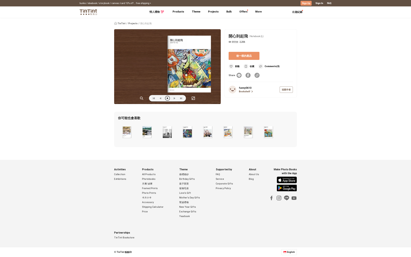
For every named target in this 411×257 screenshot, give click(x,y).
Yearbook (184, 216)
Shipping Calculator (153, 207)
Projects (213, 11)
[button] (127, 131)
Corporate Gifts (224, 183)
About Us (254, 174)
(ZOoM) (141, 98)
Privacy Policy (223, 188)
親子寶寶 (184, 183)
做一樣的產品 (244, 55)
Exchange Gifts (187, 211)
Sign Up (306, 3)
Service (220, 179)
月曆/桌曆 (147, 183)
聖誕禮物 (184, 202)
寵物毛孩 (184, 188)
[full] (193, 98)
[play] (167, 98)
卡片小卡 (146, 197)
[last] (181, 98)
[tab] (178, 12)
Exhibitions (120, 179)
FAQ (329, 3)
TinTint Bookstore (124, 237)
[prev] (160, 98)
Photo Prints (149, 193)
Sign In (319, 3)
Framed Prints (150, 188)
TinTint (121, 23)
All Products (149, 174)
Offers (243, 11)
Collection (119, 174)
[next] (174, 98)
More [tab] (258, 11)
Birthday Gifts (187, 179)
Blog (251, 179)
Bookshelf (244, 91)
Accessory (148, 202)
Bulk (229, 11)
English (291, 252)
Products (178, 11)
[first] (153, 98)
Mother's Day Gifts (189, 197)
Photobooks (148, 179)
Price (145, 211)
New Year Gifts (187, 207)
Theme (196, 11)
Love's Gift (185, 193)
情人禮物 (154, 11)
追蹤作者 (286, 89)
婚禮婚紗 (184, 174)
